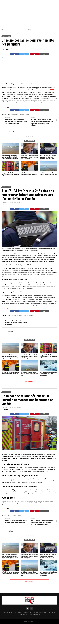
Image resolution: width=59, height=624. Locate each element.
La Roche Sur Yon (23, 315)
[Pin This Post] (34, 54)
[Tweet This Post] (24, 54)
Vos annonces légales (35, 615)
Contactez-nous (24, 615)
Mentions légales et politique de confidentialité (36, 613)
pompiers (13, 515)
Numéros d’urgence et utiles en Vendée (12, 613)
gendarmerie (14, 315)
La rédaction (52, 613)
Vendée (27, 114)
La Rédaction (7, 49)
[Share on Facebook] (15, 54)
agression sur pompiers (17, 114)
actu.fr (52, 89)
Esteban (6, 204)
